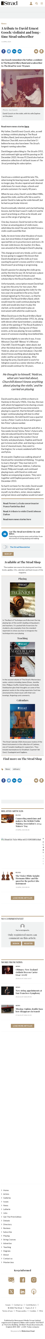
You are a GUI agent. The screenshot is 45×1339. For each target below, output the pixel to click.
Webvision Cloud (28, 1331)
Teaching (22, 638)
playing (28, 567)
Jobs (5, 1213)
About (6, 1254)
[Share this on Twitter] (9, 51)
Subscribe (7, 1232)
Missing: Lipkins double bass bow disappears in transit (29, 1010)
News (3, 23)
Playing (22, 578)
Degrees (6, 1251)
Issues (5, 1201)
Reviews (6, 1228)
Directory (7, 1224)
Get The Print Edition (12, 1217)
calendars (21, 570)
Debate (6, 1220)
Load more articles (22, 898)
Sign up (8, 554)
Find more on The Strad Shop (22, 759)
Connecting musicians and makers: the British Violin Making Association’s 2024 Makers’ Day (28, 822)
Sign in (12, 46)
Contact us (7, 1258)
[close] (24, 49)
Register (28, 943)
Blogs (18, 815)
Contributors (31, 1305)
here (27, 126)
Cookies (33, 1311)
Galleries (7, 1198)
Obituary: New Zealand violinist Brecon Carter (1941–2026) (27, 972)
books (4, 570)
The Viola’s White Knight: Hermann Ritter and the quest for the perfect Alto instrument (28, 880)
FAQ (41, 1311)
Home (6, 1190)
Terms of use (7, 1311)
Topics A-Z (29, 1308)
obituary (16, 769)
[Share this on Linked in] (14, 51)
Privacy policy (21, 1311)
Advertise (7, 1243)
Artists (6, 1194)
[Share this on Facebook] (3, 51)
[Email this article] (19, 51)
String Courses (9, 1239)
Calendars (22, 700)
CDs (15, 570)
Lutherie (6, 1209)
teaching (37, 567)
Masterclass (8, 1262)
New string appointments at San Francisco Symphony (29, 991)
